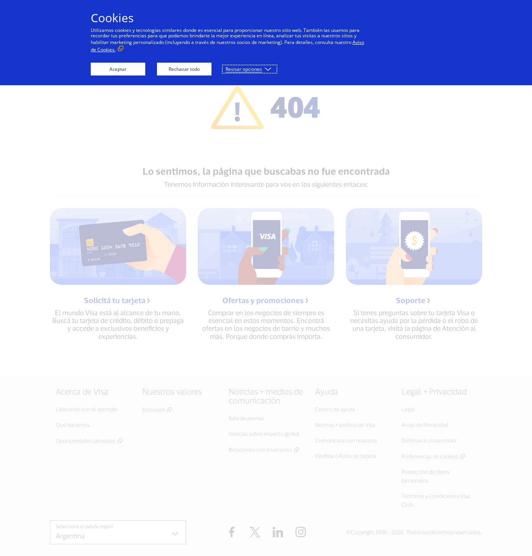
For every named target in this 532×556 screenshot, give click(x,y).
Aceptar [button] (118, 69)
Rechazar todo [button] (184, 69)
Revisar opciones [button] (243, 69)
